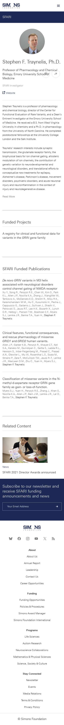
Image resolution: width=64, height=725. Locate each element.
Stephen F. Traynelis (13, 364)
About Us (32, 556)
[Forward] (56, 74)
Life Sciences (32, 636)
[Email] (46, 74)
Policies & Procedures (32, 606)
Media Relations (32, 693)
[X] (44, 538)
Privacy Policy (32, 707)
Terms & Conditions (32, 700)
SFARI (6, 17)
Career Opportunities (32, 583)
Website (10, 93)
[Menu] (58, 5)
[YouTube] (36, 538)
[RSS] (53, 538)
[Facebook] (19, 538)
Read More (8, 196)
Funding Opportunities (32, 600)
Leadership (32, 569)
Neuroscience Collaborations (32, 650)
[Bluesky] (10, 538)
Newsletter (32, 680)
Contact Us (32, 576)
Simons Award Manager (32, 613)
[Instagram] (27, 538)
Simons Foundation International (32, 620)
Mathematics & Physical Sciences (32, 656)
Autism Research (32, 643)
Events (32, 686)
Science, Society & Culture (32, 663)
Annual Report (32, 563)
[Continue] (57, 506)
